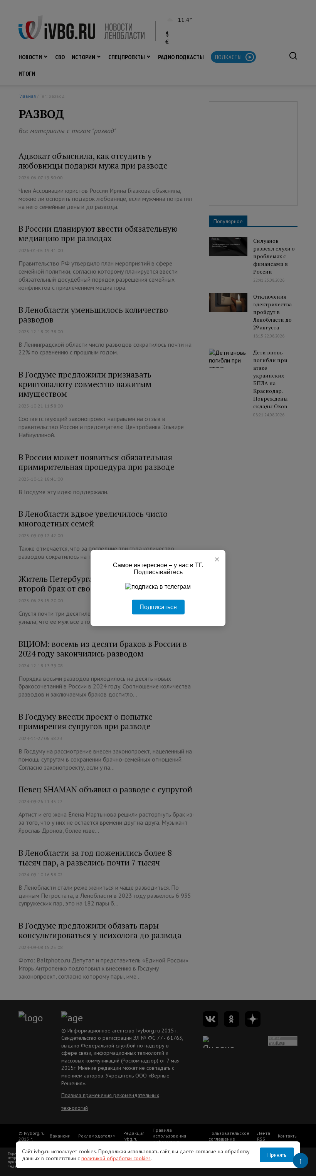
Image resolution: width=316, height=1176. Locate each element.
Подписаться (158, 607)
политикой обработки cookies (116, 1158)
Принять (276, 1154)
